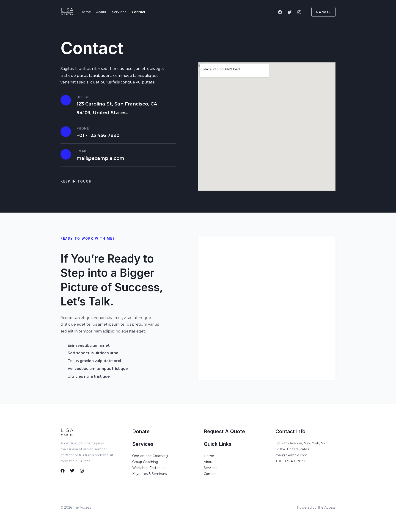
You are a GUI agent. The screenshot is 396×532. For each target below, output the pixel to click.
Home (86, 12)
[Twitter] (290, 12)
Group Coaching (145, 462)
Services (119, 12)
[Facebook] (280, 12)
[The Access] (66, 11)
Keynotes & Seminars (149, 474)
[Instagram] (299, 12)
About (101, 12)
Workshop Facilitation (149, 468)
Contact (139, 12)
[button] (321, 12)
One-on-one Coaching (150, 456)
